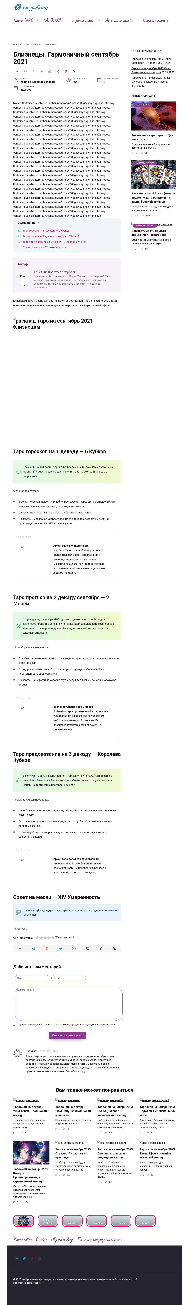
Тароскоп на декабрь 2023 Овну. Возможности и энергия (73, 1111)
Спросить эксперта (156, 20)
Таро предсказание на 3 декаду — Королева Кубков (54, 241)
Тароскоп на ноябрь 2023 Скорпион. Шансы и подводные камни (115, 1153)
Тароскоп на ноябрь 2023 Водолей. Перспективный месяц (157, 1111)
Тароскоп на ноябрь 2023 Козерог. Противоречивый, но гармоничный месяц (31, 1175)
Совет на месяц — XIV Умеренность (44, 247)
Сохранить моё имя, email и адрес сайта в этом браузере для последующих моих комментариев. (66, 1024)
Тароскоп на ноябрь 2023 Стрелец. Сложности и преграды (73, 1153)
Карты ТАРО (24, 20)
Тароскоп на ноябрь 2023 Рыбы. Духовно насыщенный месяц (115, 1111)
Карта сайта (23, 1239)
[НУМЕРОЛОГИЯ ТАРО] (153, 186)
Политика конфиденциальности (100, 1239)
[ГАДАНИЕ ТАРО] (153, 128)
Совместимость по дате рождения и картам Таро (149, 233)
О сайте (41, 1239)
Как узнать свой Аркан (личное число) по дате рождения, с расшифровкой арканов (153, 197)
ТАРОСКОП (53, 20)
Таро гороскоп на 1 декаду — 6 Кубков (46, 230)
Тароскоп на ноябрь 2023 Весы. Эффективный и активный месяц (157, 1153)
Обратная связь (62, 1239)
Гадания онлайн (84, 20)
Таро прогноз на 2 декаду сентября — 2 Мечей (51, 236)
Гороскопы (21, 928)
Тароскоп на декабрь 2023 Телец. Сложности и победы (31, 1111)
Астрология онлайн (119, 20)
